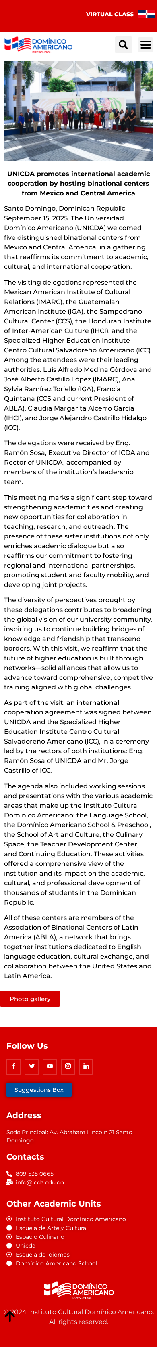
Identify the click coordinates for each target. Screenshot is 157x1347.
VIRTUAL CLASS (110, 14)
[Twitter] (32, 1067)
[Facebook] (13, 1067)
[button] (123, 44)
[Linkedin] (86, 1067)
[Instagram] (68, 1067)
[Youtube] (50, 1067)
